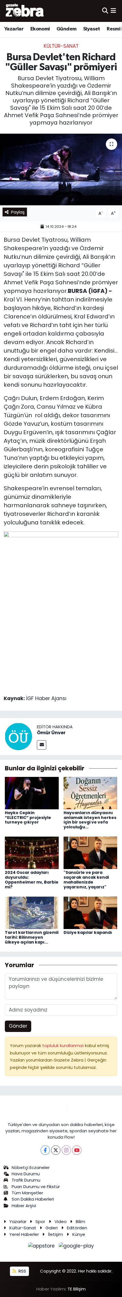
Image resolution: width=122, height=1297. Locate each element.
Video (60, 1221)
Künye (78, 1234)
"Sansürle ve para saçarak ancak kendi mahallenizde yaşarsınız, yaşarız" (86, 880)
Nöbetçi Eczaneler (31, 1167)
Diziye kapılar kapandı (88, 932)
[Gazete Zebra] (25, 10)
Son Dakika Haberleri (33, 1199)
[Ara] (105, 10)
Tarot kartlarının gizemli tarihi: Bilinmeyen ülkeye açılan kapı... (31, 937)
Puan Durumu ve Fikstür (36, 1187)
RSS (21, 1271)
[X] (55, 1150)
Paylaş (18, 212)
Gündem (66, 29)
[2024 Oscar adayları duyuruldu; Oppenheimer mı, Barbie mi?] (32, 852)
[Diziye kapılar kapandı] (90, 912)
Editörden (77, 1228)
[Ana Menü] (113, 10)
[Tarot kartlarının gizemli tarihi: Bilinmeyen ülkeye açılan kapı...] (32, 912)
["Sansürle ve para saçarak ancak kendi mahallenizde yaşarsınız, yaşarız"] (90, 852)
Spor (40, 1221)
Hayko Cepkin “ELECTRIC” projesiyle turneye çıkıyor (28, 817)
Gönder (18, 1026)
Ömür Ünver (51, 732)
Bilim (80, 1221)
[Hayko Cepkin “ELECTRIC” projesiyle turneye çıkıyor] (32, 792)
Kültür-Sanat (61, 46)
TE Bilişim (77, 1289)
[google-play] (76, 1247)
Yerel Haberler (24, 1234)
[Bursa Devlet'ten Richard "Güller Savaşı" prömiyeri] (61, 169)
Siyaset (91, 29)
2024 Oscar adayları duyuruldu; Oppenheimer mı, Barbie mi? (31, 880)
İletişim (55, 1234)
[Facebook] (45, 1150)
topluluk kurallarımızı (63, 1045)
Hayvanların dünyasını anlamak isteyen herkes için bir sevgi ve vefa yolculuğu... (90, 820)
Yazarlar (14, 29)
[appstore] (42, 1247)
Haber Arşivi (24, 1206)
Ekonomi (40, 29)
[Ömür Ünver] (18, 736)
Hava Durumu (26, 1174)
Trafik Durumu (26, 1180)
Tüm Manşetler (27, 1193)
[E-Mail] (41, 745)
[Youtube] (76, 1150)
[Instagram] (66, 1150)
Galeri (51, 1228)
